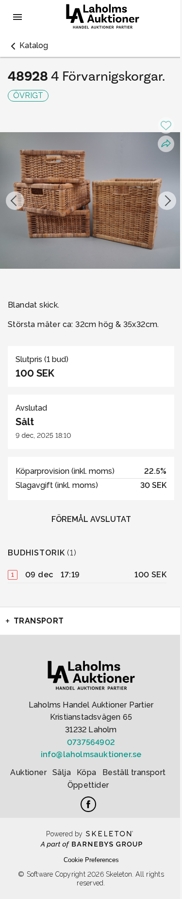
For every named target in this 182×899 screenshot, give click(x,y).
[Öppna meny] (17, 17)
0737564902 (91, 742)
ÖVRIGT (28, 95)
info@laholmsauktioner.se (91, 754)
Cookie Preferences (91, 860)
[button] (28, 45)
